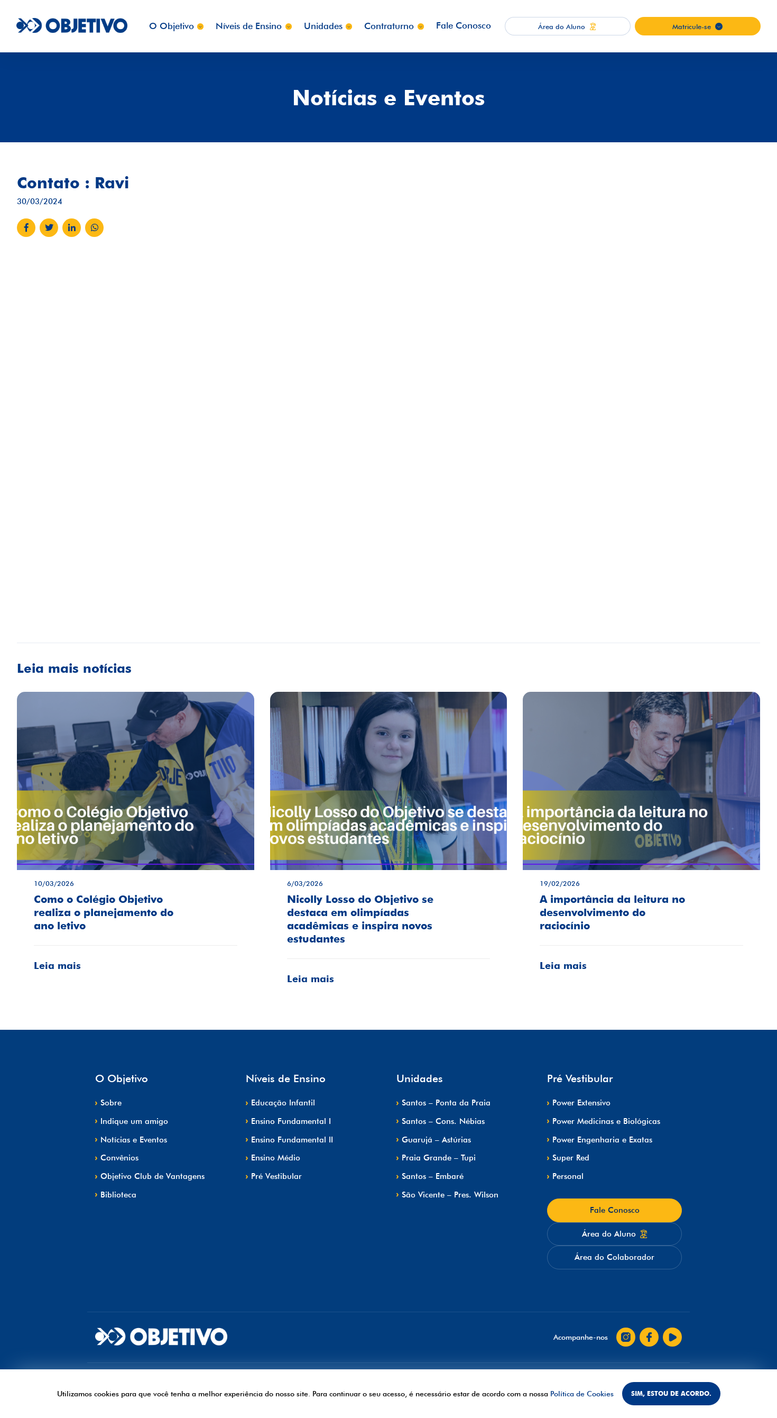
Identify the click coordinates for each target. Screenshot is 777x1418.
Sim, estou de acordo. (671, 1393)
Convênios (119, 1158)
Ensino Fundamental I (291, 1121)
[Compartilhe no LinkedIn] (71, 227)
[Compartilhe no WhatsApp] (94, 227)
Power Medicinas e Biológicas (606, 1121)
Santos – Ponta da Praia (446, 1103)
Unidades (323, 26)
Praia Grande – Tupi (439, 1158)
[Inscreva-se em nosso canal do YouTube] (672, 1337)
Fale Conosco (463, 25)
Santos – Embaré (433, 1176)
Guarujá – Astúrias (436, 1140)
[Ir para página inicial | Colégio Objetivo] (161, 1337)
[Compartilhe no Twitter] (49, 227)
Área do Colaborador (614, 1257)
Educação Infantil (283, 1103)
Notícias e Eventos (133, 1140)
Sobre (111, 1103)
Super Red (570, 1158)
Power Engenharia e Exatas (602, 1140)
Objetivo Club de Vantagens (152, 1176)
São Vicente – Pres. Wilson (450, 1195)
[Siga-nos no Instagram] (625, 1337)
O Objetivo (171, 26)
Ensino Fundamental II (292, 1140)
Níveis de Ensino (249, 26)
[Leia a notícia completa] (135, 839)
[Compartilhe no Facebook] (26, 227)
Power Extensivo (581, 1103)
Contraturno (389, 26)
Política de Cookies (582, 1393)
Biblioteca (118, 1195)
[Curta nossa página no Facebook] (649, 1337)
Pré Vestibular (276, 1176)
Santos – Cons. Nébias (443, 1121)
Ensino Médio (275, 1158)
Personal (568, 1176)
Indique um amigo (134, 1121)
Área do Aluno (609, 1234)
